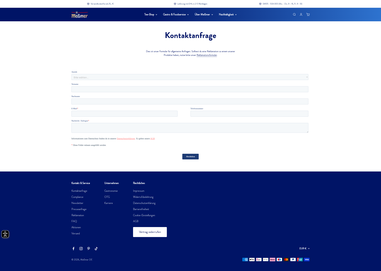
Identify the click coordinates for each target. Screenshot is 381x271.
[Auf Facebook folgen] (73, 249)
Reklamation (77, 215)
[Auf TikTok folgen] (96, 249)
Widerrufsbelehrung (143, 197)
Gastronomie (111, 191)
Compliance (77, 197)
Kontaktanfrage (79, 191)
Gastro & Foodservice (174, 14)
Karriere (108, 203)
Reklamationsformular (207, 55)
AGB (135, 221)
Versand (75, 233)
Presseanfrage (78, 209)
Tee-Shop (149, 14)
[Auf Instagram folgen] (81, 249)
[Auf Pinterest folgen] (89, 249)
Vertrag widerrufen (150, 232)
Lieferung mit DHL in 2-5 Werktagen (192, 3)
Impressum (138, 191)
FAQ (74, 221)
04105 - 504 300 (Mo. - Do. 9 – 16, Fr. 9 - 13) (282, 3)
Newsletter (77, 203)
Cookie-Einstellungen (144, 215)
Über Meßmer (202, 14)
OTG (107, 197)
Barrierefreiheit (141, 209)
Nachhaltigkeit (226, 14)
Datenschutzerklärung (144, 203)
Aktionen (76, 227)
